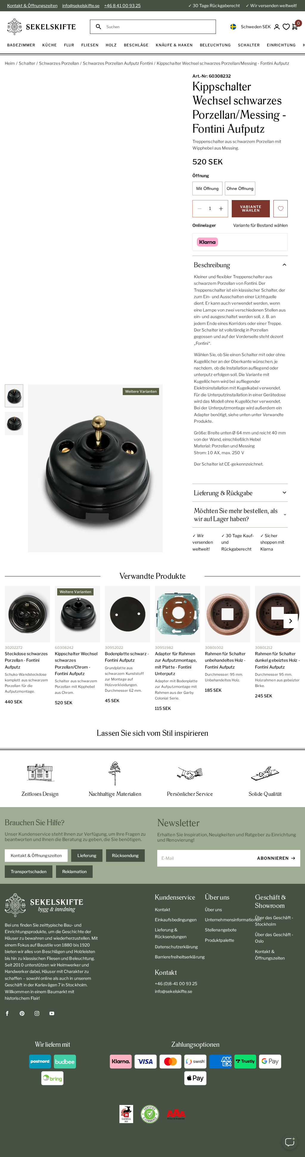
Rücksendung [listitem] (125, 855)
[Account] (277, 27)
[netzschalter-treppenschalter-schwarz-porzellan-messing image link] (95, 468)
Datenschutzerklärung (176, 946)
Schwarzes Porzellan (59, 63)
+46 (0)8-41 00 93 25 (176, 983)
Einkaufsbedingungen (176, 919)
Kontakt (162, 909)
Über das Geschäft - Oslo (274, 938)
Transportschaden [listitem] (28, 871)
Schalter (27, 63)
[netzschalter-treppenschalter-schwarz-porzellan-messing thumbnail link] (14, 395)
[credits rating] (176, 1114)
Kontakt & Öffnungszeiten (32, 5)
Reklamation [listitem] (74, 871)
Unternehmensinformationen (227, 919)
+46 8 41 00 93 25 (122, 5)
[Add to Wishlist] (280, 208)
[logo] (41, 26)
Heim (10, 63)
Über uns (213, 909)
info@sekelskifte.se (80, 5)
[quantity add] (221, 209)
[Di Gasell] (126, 1114)
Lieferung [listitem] (87, 855)
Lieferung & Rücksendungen (170, 933)
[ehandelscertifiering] (149, 1114)
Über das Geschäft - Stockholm (274, 921)
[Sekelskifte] (52, 905)
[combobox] (158, 26)
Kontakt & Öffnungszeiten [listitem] (36, 855)
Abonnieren (273, 858)
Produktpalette (219, 940)
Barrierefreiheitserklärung (177, 956)
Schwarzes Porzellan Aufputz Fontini (117, 63)
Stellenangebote (220, 929)
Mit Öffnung (207, 188)
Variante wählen (251, 209)
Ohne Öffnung (240, 188)
